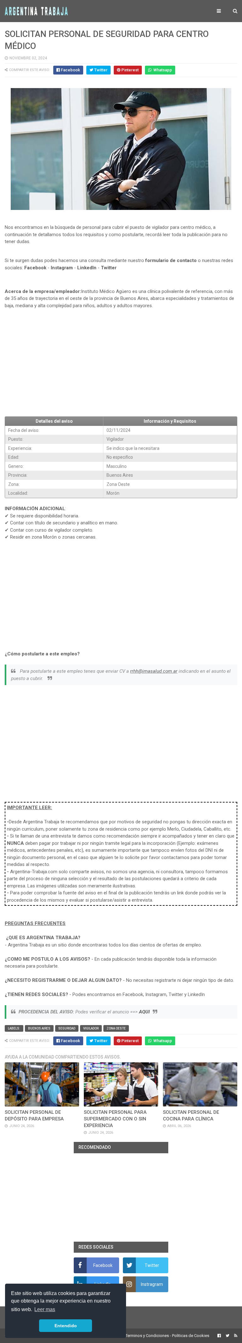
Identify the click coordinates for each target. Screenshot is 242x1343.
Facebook (35, 268)
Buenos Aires (39, 1028)
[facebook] (219, 1335)
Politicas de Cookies (190, 1335)
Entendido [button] (66, 1325)
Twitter (109, 268)
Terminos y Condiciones (147, 1335)
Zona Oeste (116, 1028)
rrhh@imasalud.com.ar (153, 671)
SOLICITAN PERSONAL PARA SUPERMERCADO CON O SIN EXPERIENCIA (115, 1118)
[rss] (235, 1335)
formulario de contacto (171, 260)
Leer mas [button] (44, 1309)
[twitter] (227, 1335)
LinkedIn (86, 268)
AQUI (144, 1012)
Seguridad (66, 1028)
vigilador (91, 1028)
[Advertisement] (121, 365)
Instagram (62, 268)
